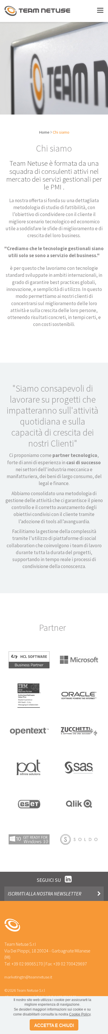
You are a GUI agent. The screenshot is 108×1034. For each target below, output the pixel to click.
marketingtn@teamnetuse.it (28, 977)
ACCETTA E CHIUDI (54, 1025)
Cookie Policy (79, 1014)
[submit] (99, 893)
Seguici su (49, 880)
